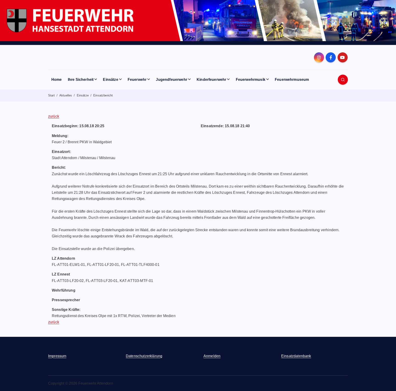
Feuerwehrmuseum (292, 80)
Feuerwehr (137, 80)
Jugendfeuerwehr (171, 80)
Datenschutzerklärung (144, 356)
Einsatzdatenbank (296, 356)
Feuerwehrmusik (250, 80)
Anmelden (212, 356)
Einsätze (110, 80)
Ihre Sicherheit (81, 80)
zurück (53, 116)
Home (56, 80)
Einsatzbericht (103, 95)
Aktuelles (65, 95)
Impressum (57, 356)
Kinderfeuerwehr (211, 80)
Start (51, 95)
